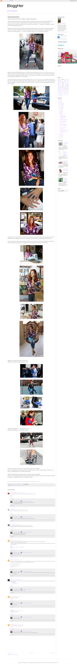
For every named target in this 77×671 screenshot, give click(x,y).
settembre (61, 107)
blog (58, 87)
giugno (60, 111)
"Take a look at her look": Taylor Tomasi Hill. (63, 122)
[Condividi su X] (25, 484)
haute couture (61, 92)
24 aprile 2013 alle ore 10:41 (21, 492)
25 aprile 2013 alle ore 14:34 (18, 579)
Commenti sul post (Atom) (14, 654)
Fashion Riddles (12, 509)
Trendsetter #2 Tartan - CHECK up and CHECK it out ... (65, 170)
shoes (61, 87)
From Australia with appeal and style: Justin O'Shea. (65, 143)
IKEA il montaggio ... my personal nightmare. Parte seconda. (65, 153)
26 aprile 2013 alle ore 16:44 (18, 610)
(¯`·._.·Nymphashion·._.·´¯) (14, 582)
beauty (65, 85)
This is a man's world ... (62, 123)
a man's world (66, 87)
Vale (11, 524)
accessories (12, 485)
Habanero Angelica (13, 492)
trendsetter (66, 83)
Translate (65, 191)
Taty (11, 596)
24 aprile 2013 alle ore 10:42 (20, 509)
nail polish (65, 86)
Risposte (12, 499)
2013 (59, 102)
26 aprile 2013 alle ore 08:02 (16, 596)
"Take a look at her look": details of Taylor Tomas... (63, 119)
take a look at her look (20, 485)
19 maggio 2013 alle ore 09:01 (27, 617)
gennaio (60, 136)
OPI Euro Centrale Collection (63, 129)
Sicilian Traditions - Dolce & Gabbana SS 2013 (63, 131)
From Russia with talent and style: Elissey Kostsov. (65, 179)
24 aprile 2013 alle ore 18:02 (18, 540)
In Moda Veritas (15, 547)
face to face (63, 80)
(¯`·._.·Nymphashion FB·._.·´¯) (15, 583)
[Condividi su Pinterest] (27, 484)
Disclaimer (18, 13)
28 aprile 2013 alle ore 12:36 (18, 624)
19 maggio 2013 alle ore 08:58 (27, 571)
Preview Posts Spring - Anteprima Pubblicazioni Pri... (63, 125)
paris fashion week (63, 94)
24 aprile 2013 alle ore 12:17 (16, 524)
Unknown (11, 540)
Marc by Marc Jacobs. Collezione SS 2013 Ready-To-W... (62, 117)
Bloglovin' (22, 547)
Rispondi (11, 497)
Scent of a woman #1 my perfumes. (63, 128)
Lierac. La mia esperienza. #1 (65, 161)
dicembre (61, 103)
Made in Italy (60, 86)
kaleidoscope (60, 81)
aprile (60, 113)
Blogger (58, 662)
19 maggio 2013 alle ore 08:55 (27, 552)
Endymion (12, 579)
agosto (60, 108)
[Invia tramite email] (23, 484)
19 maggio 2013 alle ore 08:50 (27, 501)
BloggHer (15, 6)
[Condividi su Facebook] (26, 484)
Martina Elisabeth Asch (16, 501)
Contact (14, 13)
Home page (9, 13)
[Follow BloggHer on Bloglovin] (62, 42)
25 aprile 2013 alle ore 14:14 (18, 559)
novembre (61, 104)
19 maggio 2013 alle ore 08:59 (27, 589)
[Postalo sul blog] (24, 484)
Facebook (19, 547)
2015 (59, 99)
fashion (15, 485)
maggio (60, 112)
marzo (60, 133)
